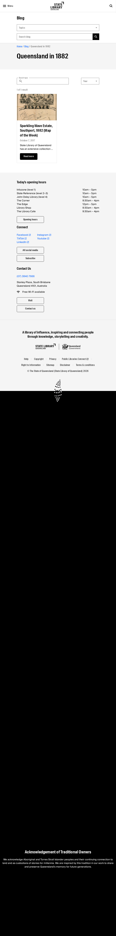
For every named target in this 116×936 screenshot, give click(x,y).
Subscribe (30, 258)
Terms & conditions (85, 365)
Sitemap (50, 365)
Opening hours (30, 219)
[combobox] (58, 27)
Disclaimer (65, 365)
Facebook (22, 235)
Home (19, 46)
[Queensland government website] (71, 347)
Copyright (39, 359)
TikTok (20, 238)
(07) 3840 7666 (26, 276)
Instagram (42, 235)
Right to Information (31, 365)
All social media (30, 250)
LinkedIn (21, 242)
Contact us (30, 308)
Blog (20, 18)
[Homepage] (45, 346)
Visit (30, 300)
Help (26, 359)
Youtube (42, 238)
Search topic (23, 77)
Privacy (52, 359)
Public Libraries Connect (74, 359)
